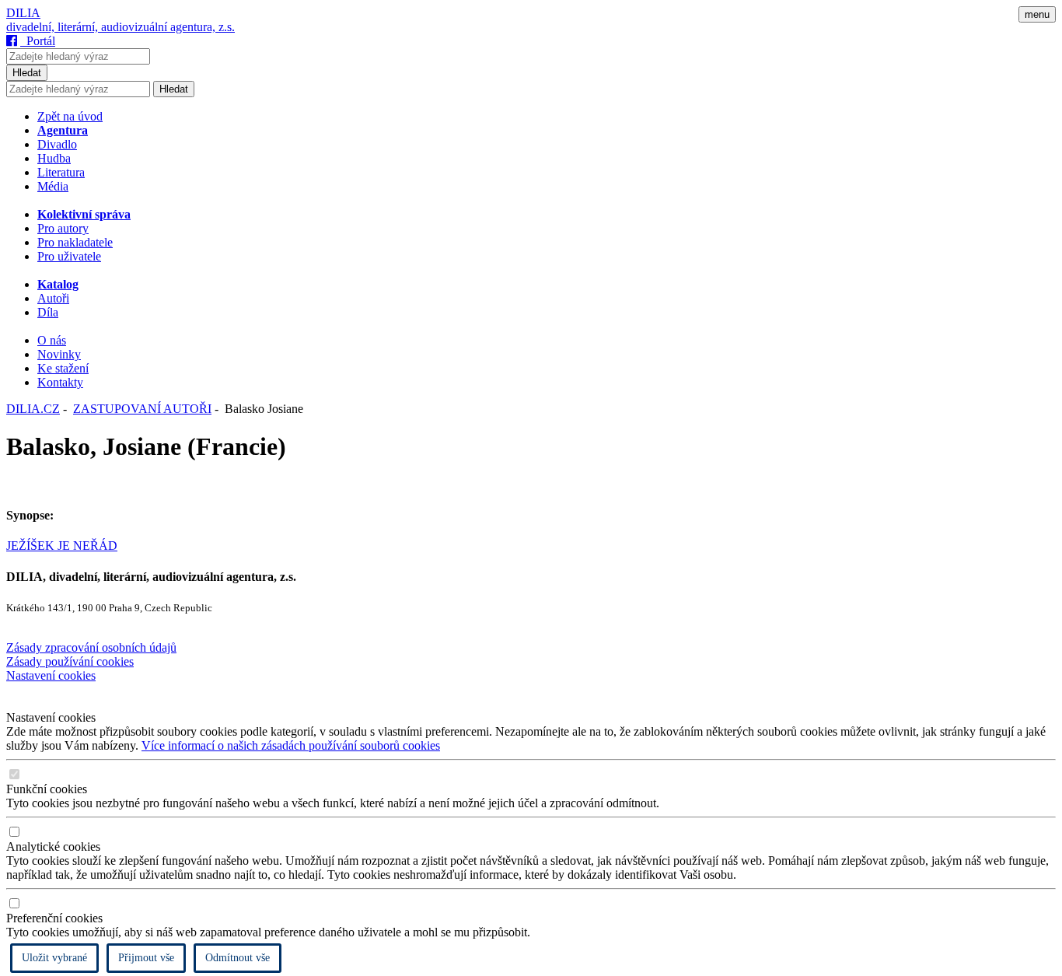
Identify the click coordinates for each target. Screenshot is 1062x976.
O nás (51, 340)
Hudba (54, 158)
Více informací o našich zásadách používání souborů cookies (290, 745)
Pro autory (63, 228)
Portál (37, 40)
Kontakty (60, 382)
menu (1037, 14)
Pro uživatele (69, 256)
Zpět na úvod (70, 116)
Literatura (61, 172)
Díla (47, 312)
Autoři (53, 298)
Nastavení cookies (51, 675)
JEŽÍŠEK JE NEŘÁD (61, 545)
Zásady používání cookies (70, 661)
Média (52, 186)
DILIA (23, 12)
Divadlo (57, 144)
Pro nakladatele (75, 242)
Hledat (26, 73)
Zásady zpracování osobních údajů (91, 647)
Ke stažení (63, 368)
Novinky (59, 354)
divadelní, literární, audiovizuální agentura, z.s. (120, 26)
